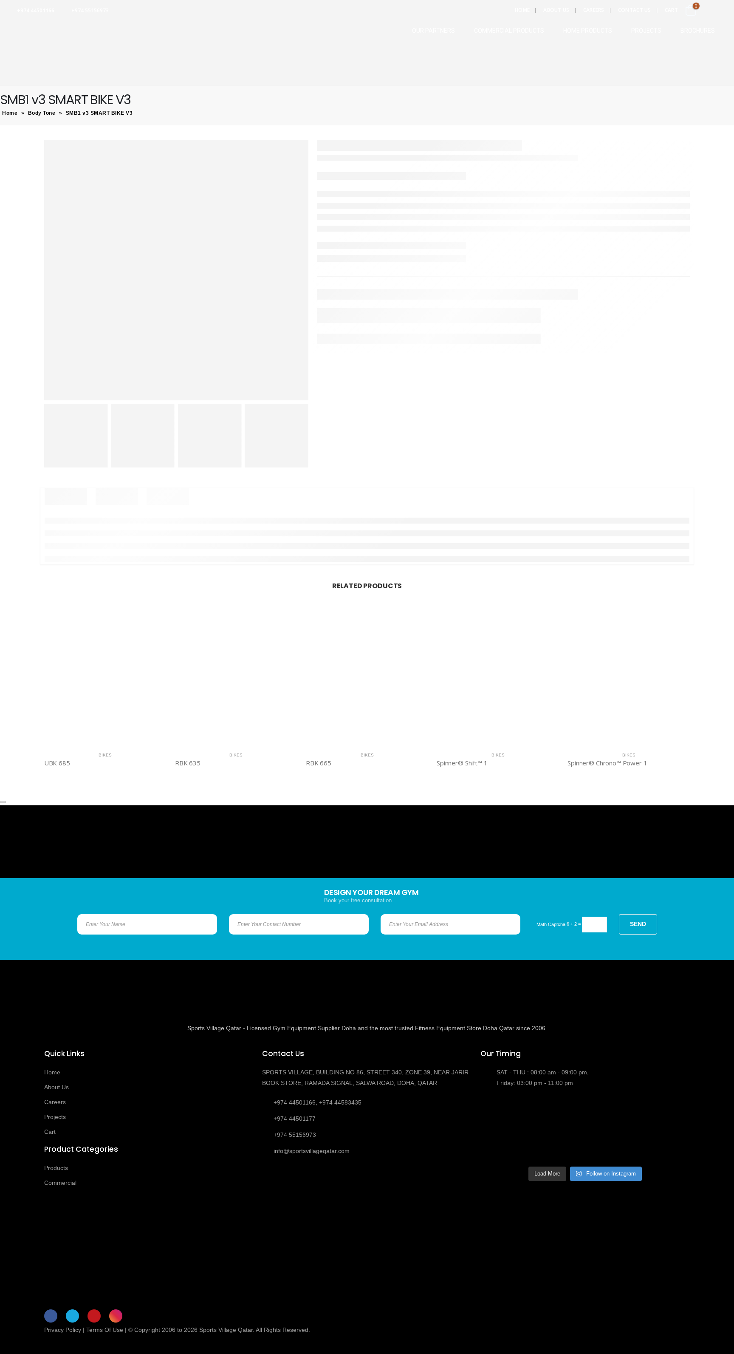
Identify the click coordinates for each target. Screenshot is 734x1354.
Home (522, 10)
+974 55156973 (90, 10)
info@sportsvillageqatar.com (312, 1150)
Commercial (60, 1182)
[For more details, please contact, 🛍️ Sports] (505, 1114)
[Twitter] (72, 1316)
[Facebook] (50, 1316)
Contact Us (634, 10)
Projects (55, 1116)
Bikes (105, 755)
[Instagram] (115, 1316)
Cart (671, 10)
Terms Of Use (104, 1329)
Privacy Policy (62, 1329)
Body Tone (42, 113)
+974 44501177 (295, 1118)
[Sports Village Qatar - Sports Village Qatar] (50, 28)
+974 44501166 (35, 10)
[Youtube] (94, 1316)
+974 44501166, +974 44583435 (317, 1102)
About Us (556, 10)
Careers (593, 10)
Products (56, 1167)
